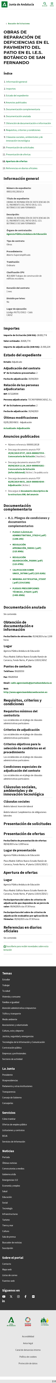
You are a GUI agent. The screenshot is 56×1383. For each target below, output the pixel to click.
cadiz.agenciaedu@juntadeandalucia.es (31, 682)
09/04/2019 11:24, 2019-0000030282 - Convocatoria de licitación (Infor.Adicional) (26, 469)
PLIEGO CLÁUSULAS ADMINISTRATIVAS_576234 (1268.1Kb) (29, 535)
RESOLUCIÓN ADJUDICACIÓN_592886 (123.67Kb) (28, 561)
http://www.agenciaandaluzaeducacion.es (25, 692)
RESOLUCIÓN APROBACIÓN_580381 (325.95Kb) (27, 548)
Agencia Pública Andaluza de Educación (27, 234)
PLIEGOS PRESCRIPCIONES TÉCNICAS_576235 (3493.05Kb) (26, 592)
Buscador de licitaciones (19, 23)
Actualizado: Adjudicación (17, 428)
